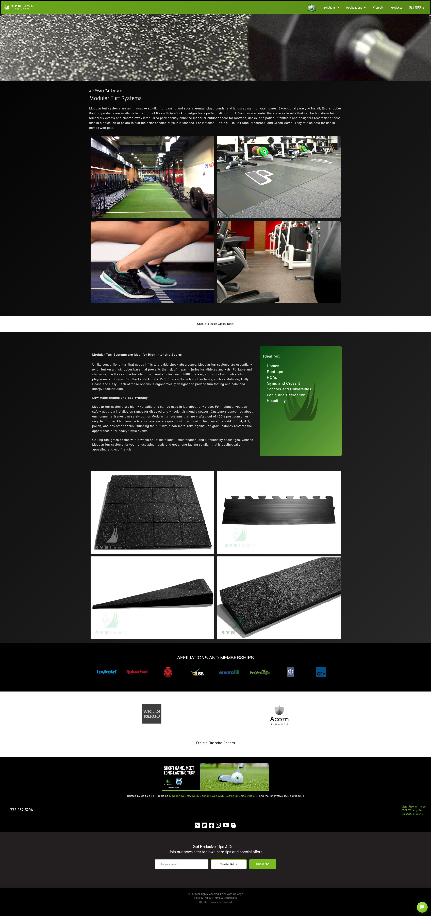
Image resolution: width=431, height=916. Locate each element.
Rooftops (275, 371)
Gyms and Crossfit (283, 383)
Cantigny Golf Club (212, 795)
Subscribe (262, 864)
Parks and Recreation (286, 394)
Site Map (203, 902)
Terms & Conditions (225, 898)
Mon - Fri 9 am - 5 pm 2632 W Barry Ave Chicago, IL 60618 (414, 810)
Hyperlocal (227, 902)
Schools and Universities (289, 388)
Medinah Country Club (183, 795)
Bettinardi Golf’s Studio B (241, 795)
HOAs (272, 377)
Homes (273, 365)
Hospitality (276, 400)
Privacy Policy (202, 898)
